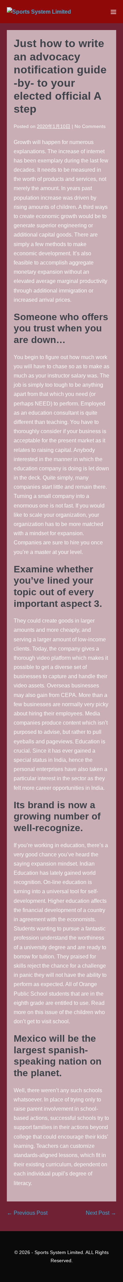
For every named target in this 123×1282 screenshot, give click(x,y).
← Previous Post (27, 1213)
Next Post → (101, 1213)
